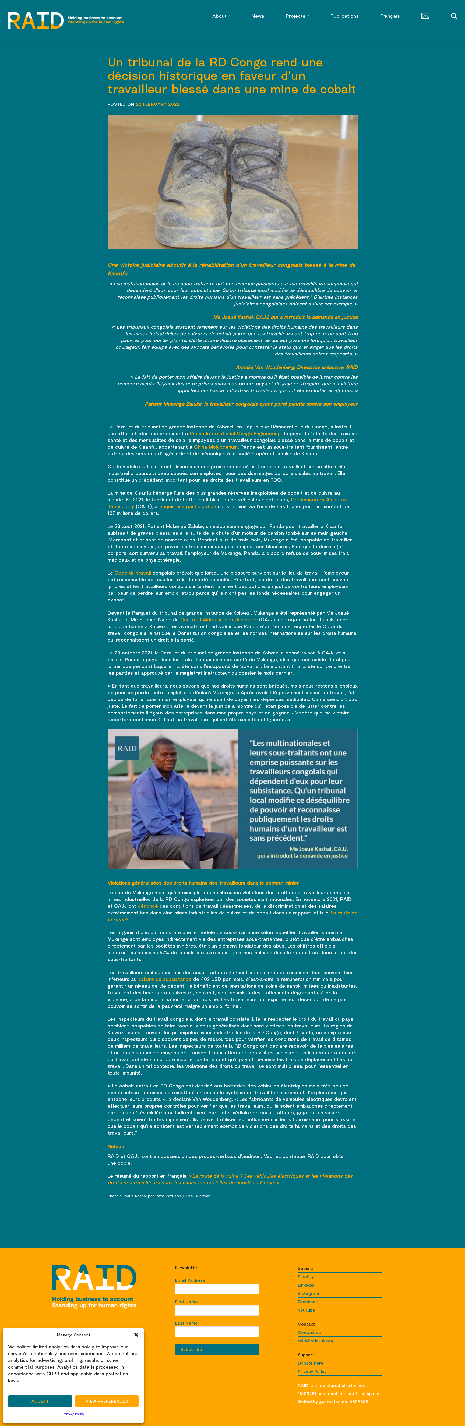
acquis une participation (187, 506)
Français (390, 16)
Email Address (190, 1280)
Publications (344, 16)
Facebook (308, 1301)
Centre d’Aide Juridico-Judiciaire (219, 619)
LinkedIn (306, 1285)
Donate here (310, 1363)
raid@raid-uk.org (315, 1340)
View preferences (107, 1401)
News (258, 16)
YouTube (306, 1310)
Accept (40, 1401)
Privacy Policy (73, 1413)
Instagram (308, 1293)
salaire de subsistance (165, 979)
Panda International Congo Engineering (235, 433)
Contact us (309, 1332)
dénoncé (148, 906)
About (219, 16)
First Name (186, 1301)
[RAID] (66, 20)
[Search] (454, 16)
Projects (295, 16)
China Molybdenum (216, 447)
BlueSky (306, 1276)
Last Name (186, 1323)
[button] (136, 1334)
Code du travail (133, 573)
